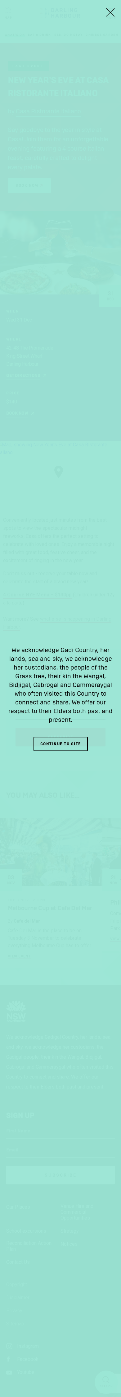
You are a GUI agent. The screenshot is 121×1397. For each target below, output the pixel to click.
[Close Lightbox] (110, 12)
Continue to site (60, 744)
